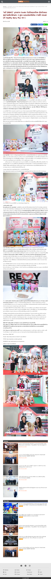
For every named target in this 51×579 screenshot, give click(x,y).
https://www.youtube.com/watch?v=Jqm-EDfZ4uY (16, 336)
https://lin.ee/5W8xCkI (11, 343)
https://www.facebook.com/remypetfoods (16, 341)
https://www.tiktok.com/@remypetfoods (14, 339)
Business (4, 6)
